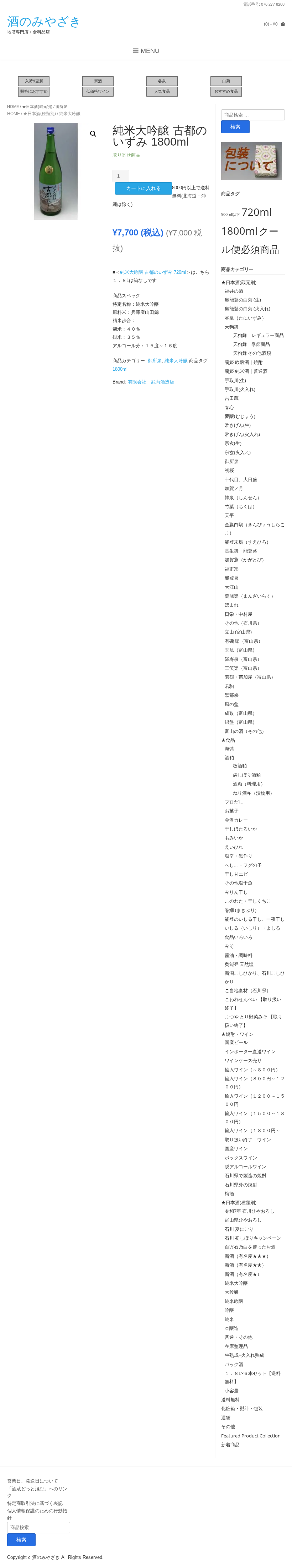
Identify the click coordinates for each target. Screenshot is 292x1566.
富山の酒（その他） (245, 731)
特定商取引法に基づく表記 (35, 1503)
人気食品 (162, 91)
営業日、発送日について (32, 1481)
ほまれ (232, 605)
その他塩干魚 (238, 883)
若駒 (229, 686)
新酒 (98, 81)
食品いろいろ (238, 937)
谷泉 (162, 81)
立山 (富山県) (238, 632)
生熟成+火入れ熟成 (244, 1355)
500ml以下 (230, 214)
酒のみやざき (44, 21)
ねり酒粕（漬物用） (251, 793)
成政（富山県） (241, 713)
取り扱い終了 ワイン (248, 1139)
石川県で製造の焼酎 (245, 1175)
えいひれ (234, 847)
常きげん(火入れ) (242, 434)
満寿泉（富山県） (243, 659)
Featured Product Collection (251, 1435)
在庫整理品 (236, 1346)
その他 (228, 1426)
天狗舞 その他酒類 (249, 353)
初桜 (229, 470)
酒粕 (229, 757)
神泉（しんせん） (243, 497)
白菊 (226, 81)
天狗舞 (232, 326)
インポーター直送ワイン (250, 1051)
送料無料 (230, 1399)
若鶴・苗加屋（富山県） (250, 677)
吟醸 (229, 1310)
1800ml (120, 369)
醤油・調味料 (238, 955)
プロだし (234, 802)
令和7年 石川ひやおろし (250, 1211)
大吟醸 (232, 1292)
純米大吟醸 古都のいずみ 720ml (153, 272)
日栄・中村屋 (238, 614)
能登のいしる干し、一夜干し (255, 919)
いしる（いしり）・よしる (252, 928)
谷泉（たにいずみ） (245, 318)
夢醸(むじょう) (240, 416)
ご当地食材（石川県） (248, 990)
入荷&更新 (34, 81)
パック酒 (234, 1364)
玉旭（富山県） (241, 650)
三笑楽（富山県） (243, 668)
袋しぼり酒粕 (244, 775)
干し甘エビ (236, 874)
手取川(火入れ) (240, 389)
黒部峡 (232, 695)
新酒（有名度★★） (245, 1265)
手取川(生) (235, 380)
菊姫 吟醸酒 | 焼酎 (244, 362)
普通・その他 (238, 1337)
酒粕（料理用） (246, 784)
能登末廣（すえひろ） (248, 542)
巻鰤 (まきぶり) (240, 910)
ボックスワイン (241, 1157)
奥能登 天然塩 (239, 964)
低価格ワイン (98, 91)
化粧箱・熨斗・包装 (242, 1408)
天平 (229, 515)
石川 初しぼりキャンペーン (253, 1238)
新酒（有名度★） (243, 1274)
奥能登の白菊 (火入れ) (247, 308)
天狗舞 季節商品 (249, 344)
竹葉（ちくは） (241, 506)
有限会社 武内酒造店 (151, 382)
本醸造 (232, 1328)
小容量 (232, 1390)
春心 (229, 407)
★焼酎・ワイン (237, 1034)
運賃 (225, 1417)
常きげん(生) (238, 425)
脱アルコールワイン (245, 1166)
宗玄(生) (233, 443)
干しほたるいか (241, 829)
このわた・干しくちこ (248, 901)
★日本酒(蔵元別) (37, 106)
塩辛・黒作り (238, 856)
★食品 (228, 740)
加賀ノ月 (234, 488)
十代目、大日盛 (241, 479)
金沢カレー (236, 820)
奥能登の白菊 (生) (243, 300)
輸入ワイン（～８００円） (252, 1069)
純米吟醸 (234, 1301)
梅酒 (229, 1193)
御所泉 (61, 106)
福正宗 (232, 569)
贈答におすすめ (34, 91)
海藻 (229, 748)
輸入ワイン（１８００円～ (252, 1130)
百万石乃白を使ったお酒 (250, 1247)
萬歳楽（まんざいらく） (250, 596)
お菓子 (232, 811)
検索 (235, 127)
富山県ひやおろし (243, 1220)
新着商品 (230, 1444)
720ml (256, 212)
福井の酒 (234, 291)
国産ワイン (236, 1148)
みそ (229, 946)
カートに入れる (143, 188)
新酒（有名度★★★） (248, 1256)
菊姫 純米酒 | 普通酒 (246, 371)
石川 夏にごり (239, 1229)
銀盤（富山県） (241, 722)
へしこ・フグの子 (243, 865)
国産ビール (236, 1042)
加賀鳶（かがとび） (245, 559)
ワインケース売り (243, 1060)
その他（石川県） (243, 623)
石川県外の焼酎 (241, 1184)
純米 (229, 1319)
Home (13, 106)
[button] (93, 133)
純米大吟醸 (69, 113)
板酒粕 (237, 765)
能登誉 (232, 578)
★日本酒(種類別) (39, 113)
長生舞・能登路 (241, 551)
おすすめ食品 (226, 91)
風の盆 (232, 704)
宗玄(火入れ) (240, 452)
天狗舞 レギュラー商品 (256, 335)
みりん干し (236, 892)
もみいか (234, 837)
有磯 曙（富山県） (244, 641)
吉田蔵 (232, 398)
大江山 (232, 587)
